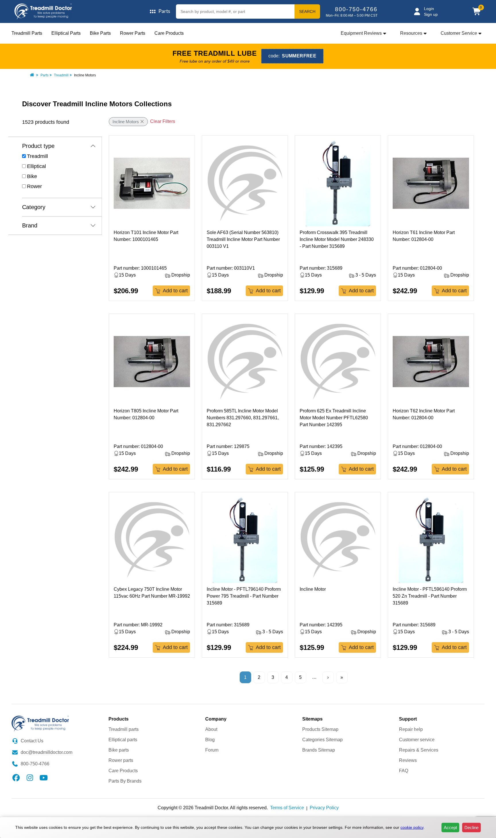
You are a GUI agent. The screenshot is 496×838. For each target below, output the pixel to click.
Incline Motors (126, 121)
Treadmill (61, 75)
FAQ (403, 770)
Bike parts (118, 750)
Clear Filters (162, 121)
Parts (44, 75)
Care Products (169, 33)
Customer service (417, 739)
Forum (211, 750)
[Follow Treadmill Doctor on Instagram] (29, 777)
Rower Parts (132, 33)
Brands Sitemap (318, 750)
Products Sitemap (320, 729)
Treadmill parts (123, 729)
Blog (210, 739)
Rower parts (120, 760)
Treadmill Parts (26, 33)
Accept (450, 827)
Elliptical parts (122, 739)
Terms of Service (287, 807)
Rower (34, 186)
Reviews (408, 760)
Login (429, 8)
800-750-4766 (356, 9)
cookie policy (411, 827)
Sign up (431, 14)
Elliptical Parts (66, 33)
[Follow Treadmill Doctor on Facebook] (16, 777)
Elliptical (36, 166)
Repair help (411, 729)
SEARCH (307, 11)
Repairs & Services (418, 750)
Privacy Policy (324, 807)
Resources (411, 33)
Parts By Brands (125, 781)
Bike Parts (100, 33)
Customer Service (459, 33)
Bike (32, 176)
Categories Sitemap (322, 739)
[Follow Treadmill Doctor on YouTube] (43, 777)
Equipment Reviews (361, 33)
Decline (471, 827)
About (211, 729)
